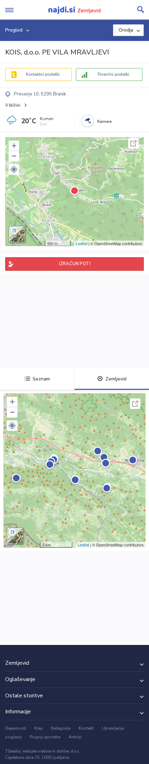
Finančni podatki (113, 74)
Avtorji (75, 737)
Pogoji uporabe (45, 737)
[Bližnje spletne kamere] (87, 121)
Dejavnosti (15, 728)
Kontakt (86, 728)
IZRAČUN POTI (74, 264)
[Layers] (17, 234)
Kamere (104, 121)
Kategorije (60, 728)
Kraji (38, 728)
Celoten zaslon (133, 143)
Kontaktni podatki (43, 74)
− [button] (14, 156)
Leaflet (81, 243)
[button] (14, 169)
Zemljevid (115, 379)
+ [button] (14, 145)
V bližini (12, 105)
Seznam (41, 379)
